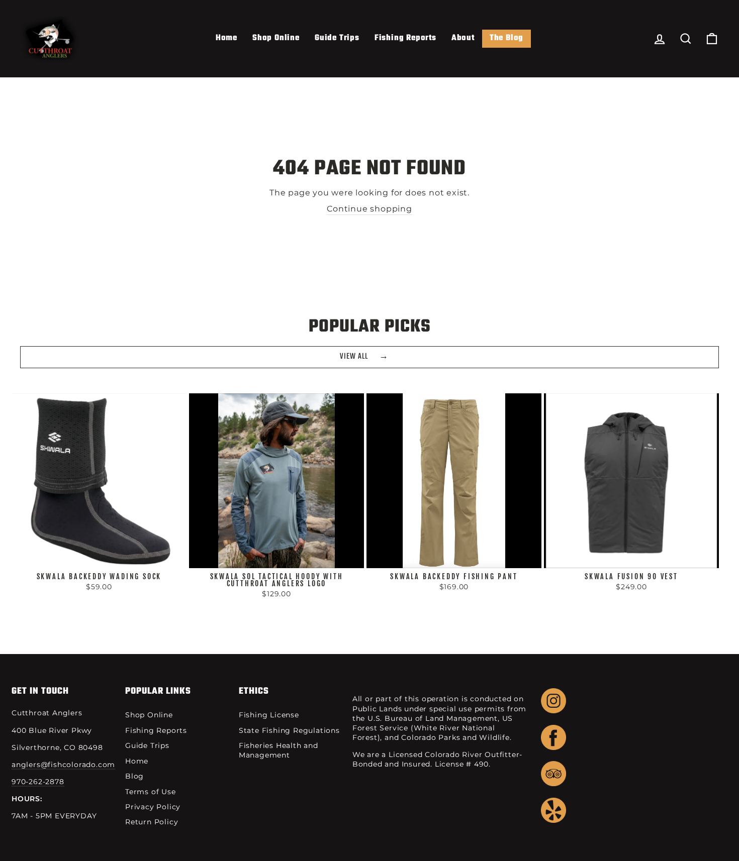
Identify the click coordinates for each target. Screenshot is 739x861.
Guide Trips (337, 38)
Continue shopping (369, 208)
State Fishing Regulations (289, 730)
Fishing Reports (405, 38)
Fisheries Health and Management (278, 750)
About (463, 38)
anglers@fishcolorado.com (63, 765)
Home (226, 38)
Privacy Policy (152, 807)
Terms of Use (150, 792)
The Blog (506, 38)
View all (354, 356)
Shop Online (276, 38)
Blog (134, 776)
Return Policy (151, 822)
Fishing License (269, 715)
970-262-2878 (38, 782)
